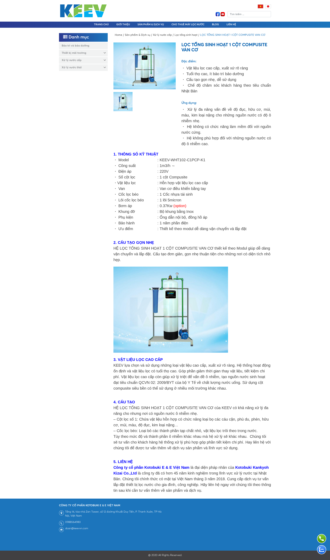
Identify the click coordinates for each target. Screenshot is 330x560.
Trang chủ (101, 24)
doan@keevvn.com (76, 528)
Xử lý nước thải (72, 67)
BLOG (215, 24)
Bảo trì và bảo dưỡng (75, 45)
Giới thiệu (123, 24)
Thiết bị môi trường (74, 53)
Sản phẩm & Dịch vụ (151, 24)
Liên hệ (231, 24)
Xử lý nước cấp (72, 60)
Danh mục (78, 37)
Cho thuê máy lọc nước (187, 24)
